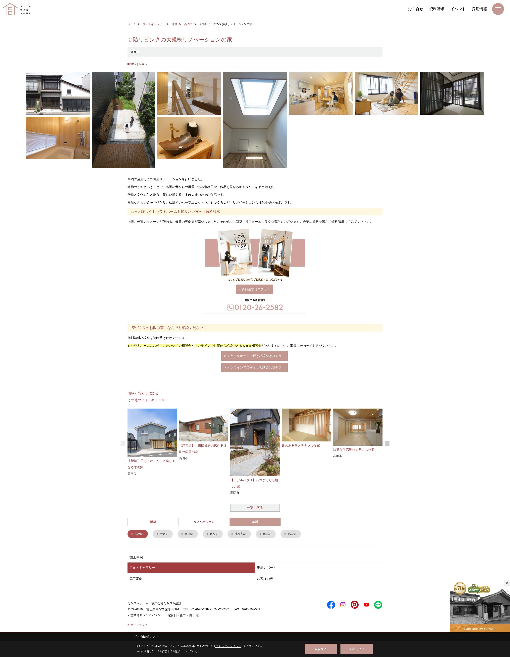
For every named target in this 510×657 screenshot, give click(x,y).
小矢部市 (241, 534)
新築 (153, 521)
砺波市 (292, 534)
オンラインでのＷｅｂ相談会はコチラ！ (256, 367)
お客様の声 (265, 578)
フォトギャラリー (142, 567)
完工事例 (135, 578)
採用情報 (479, 9)
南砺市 (267, 534)
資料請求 (436, 9)
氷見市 (214, 534)
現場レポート (266, 567)
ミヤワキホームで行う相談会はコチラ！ (256, 356)
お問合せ (415, 9)
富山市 (189, 534)
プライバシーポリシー (228, 646)
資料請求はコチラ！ (256, 289)
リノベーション (204, 521)
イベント (458, 9)
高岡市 (139, 534)
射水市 (164, 534)
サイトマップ (138, 624)
